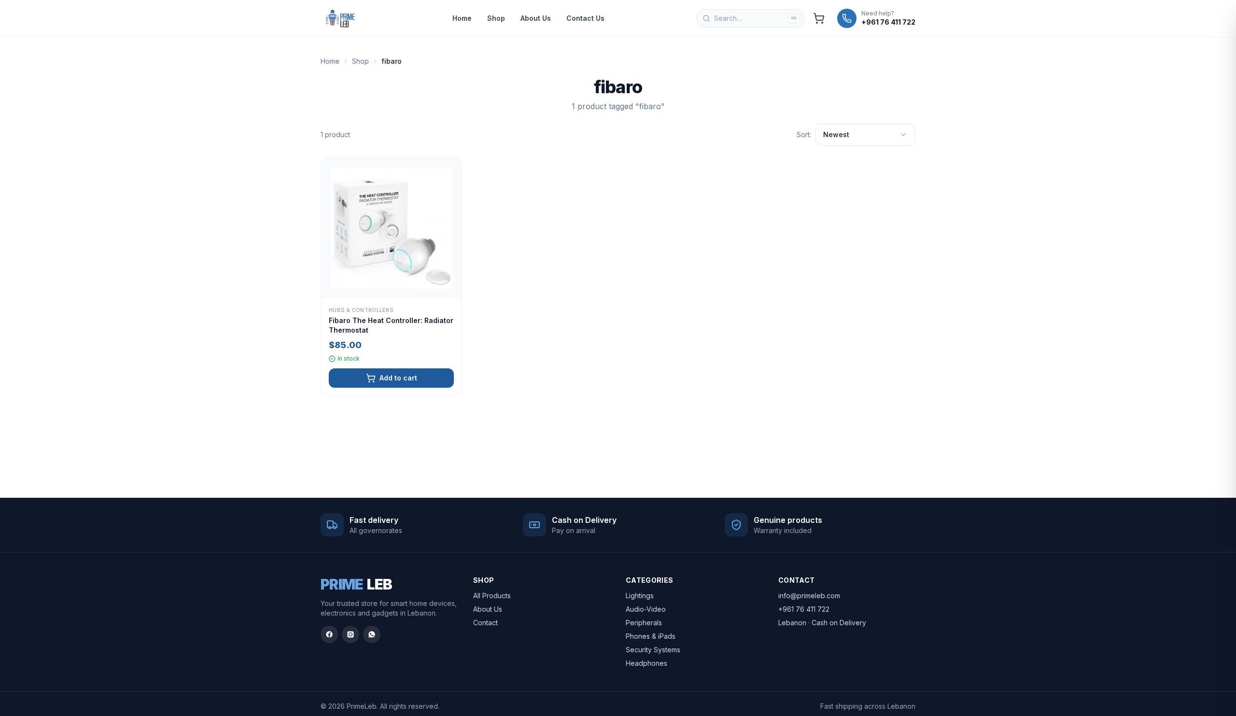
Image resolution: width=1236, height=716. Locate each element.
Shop (496, 18)
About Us (535, 18)
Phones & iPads (650, 636)
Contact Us (585, 18)
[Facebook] (329, 634)
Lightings (640, 595)
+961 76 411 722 (803, 609)
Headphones (646, 663)
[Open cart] (818, 18)
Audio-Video (646, 609)
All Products (492, 595)
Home (462, 18)
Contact (485, 622)
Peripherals (644, 622)
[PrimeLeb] (340, 18)
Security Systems (653, 650)
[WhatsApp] (371, 634)
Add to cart (398, 378)
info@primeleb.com (809, 595)
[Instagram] (350, 634)
